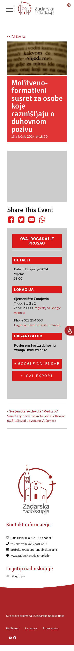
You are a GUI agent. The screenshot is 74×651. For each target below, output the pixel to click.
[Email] (32, 219)
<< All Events (16, 36)
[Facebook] (11, 219)
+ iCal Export (37, 376)
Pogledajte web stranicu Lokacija (37, 325)
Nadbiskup (12, 628)
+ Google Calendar (37, 364)
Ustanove (31, 628)
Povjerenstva (51, 628)
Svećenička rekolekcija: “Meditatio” (32, 411)
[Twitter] (21, 219)
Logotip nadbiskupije (29, 568)
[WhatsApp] (42, 219)
